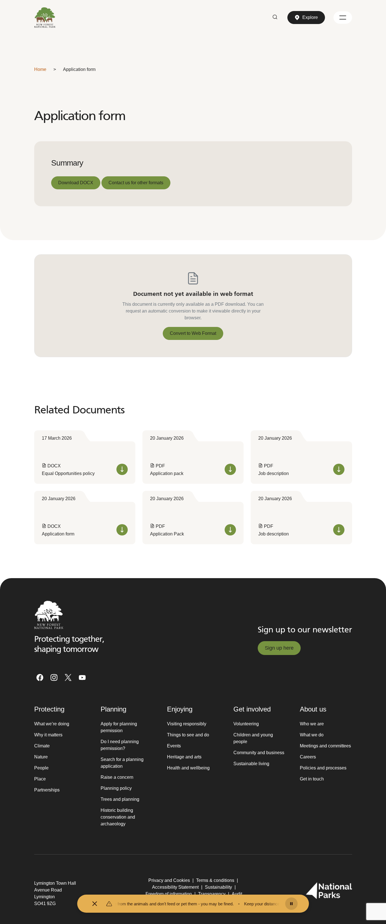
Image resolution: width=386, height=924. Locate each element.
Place (40, 778)
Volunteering (246, 723)
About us (313, 709)
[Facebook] (39, 677)
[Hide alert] (94, 903)
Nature (41, 756)
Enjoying (179, 709)
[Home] (45, 17)
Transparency (211, 894)
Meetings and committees (325, 745)
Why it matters (48, 734)
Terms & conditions (215, 880)
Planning (113, 709)
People (41, 767)
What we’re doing (51, 723)
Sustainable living (251, 763)
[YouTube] (82, 677)
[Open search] (275, 17)
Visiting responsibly (186, 723)
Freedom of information (169, 894)
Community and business (258, 752)
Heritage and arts (184, 756)
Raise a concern (117, 777)
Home (40, 69)
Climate (42, 745)
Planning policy (116, 788)
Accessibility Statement (175, 887)
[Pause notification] (291, 903)
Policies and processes (323, 767)
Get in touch (312, 778)
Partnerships (47, 790)
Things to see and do (188, 734)
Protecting (49, 709)
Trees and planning (120, 799)
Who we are (312, 723)
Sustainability (218, 887)
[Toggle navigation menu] (342, 17)
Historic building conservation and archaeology (118, 817)
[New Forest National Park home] (48, 615)
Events (174, 745)
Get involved (252, 709)
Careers (308, 756)
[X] (68, 677)
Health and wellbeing (188, 767)
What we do (312, 734)
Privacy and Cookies (169, 880)
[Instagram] (54, 677)
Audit (237, 894)
